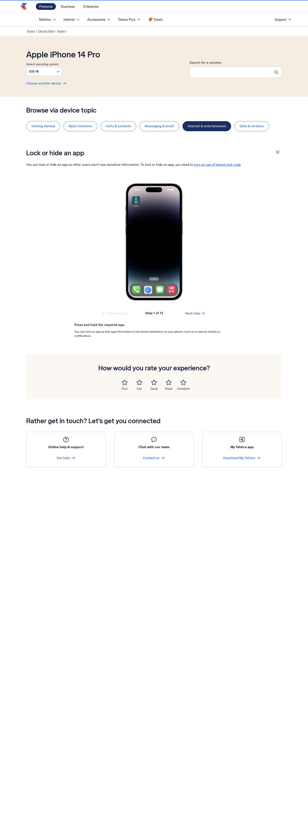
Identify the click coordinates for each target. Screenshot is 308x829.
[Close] (277, 152)
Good (154, 388)
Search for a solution (205, 62)
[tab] (43, 126)
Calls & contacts (118, 126)
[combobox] (230, 72)
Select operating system (42, 64)
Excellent (183, 388)
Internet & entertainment (207, 126)
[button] (44, 71)
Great (168, 388)
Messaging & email (159, 126)
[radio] (124, 382)
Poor (125, 388)
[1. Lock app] (154, 242)
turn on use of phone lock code (217, 164)
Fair (139, 388)
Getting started (43, 126)
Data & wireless (252, 126)
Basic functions (80, 126)
